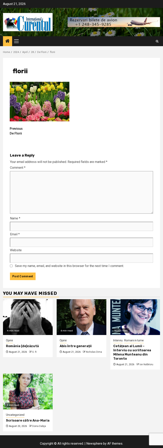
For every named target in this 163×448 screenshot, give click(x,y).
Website (16, 250)
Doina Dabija (39, 426)
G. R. (34, 352)
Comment (17, 167)
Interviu (118, 340)
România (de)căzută (22, 346)
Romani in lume (134, 340)
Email (15, 234)
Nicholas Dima (94, 352)
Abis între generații (76, 346)
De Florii (16, 131)
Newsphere (94, 443)
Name (15, 218)
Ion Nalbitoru (146, 364)
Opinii (9, 340)
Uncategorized (15, 414)
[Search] (157, 41)
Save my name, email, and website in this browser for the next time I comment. (69, 266)
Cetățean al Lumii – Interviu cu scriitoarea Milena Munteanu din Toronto (132, 352)
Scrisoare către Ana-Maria (27, 420)
